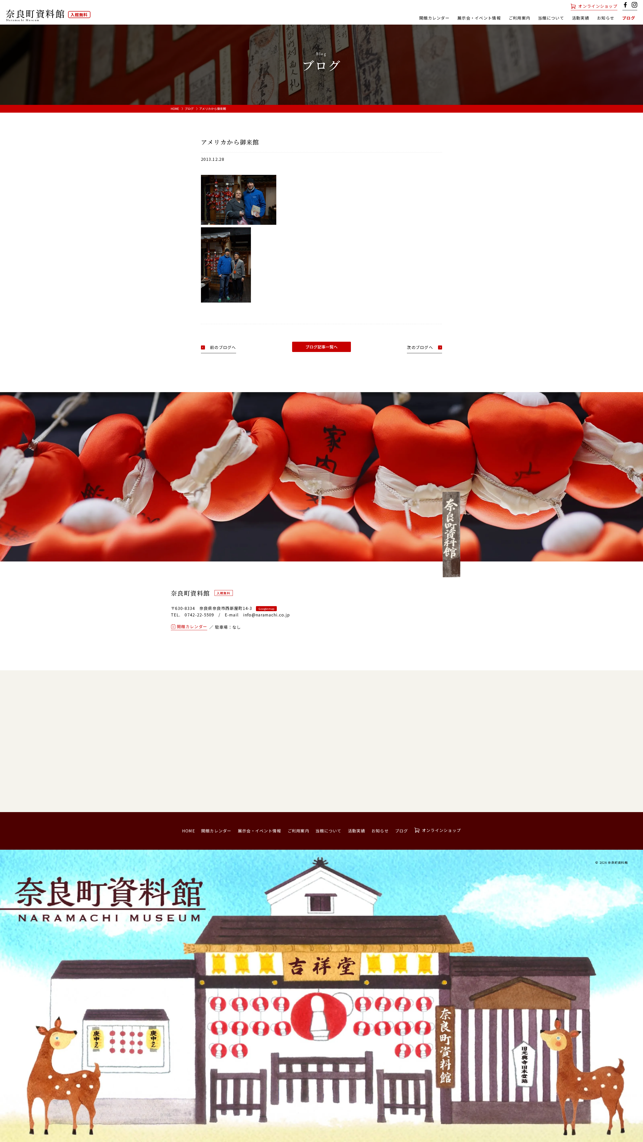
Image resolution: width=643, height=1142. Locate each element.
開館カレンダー (434, 18)
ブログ (628, 18)
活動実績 (580, 18)
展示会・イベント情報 (479, 18)
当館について (328, 831)
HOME (175, 108)
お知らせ (605, 18)
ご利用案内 (519, 18)
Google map (266, 609)
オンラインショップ (597, 6)
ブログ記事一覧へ (321, 347)
